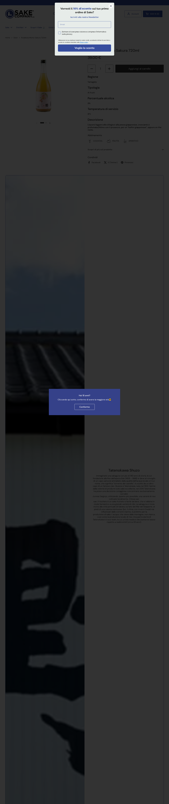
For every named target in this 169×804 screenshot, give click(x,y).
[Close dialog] (111, 6)
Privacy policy (84, 42)
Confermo (84, 406)
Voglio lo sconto (85, 48)
